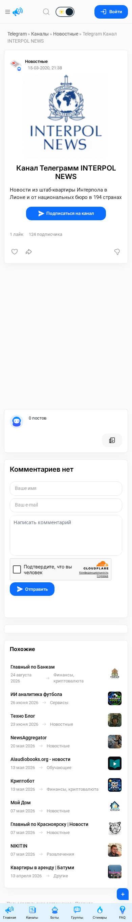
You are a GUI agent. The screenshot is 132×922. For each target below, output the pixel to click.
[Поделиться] (29, 252)
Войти (115, 11)
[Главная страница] (18, 12)
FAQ (122, 917)
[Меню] (8, 12)
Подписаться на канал (70, 213)
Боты (54, 917)
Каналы (40, 34)
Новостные (65, 34)
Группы (77, 917)
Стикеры (100, 917)
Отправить (36, 589)
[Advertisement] (66, 336)
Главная (9, 917)
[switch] (43, 12)
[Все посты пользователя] (112, 440)
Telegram (17, 34)
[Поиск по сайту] (46, 12)
